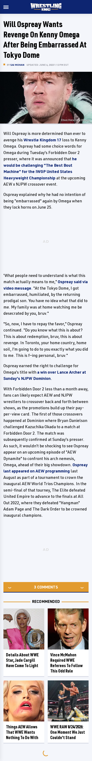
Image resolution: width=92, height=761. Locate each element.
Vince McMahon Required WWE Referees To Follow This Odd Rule (66, 663)
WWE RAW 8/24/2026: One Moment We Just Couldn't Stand (67, 732)
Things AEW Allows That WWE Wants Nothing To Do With (22, 732)
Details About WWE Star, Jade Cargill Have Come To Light (22, 660)
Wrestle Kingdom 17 (42, 139)
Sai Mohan (17, 64)
